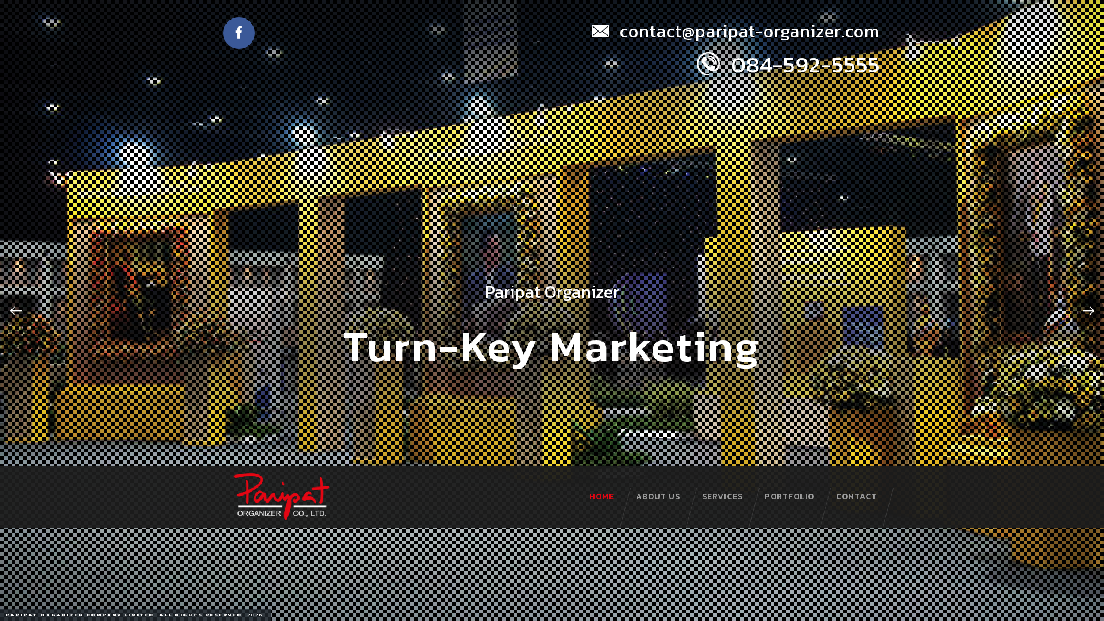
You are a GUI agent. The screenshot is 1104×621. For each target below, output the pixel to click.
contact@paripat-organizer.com (747, 31)
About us (658, 496)
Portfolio (789, 496)
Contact (856, 496)
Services (722, 496)
